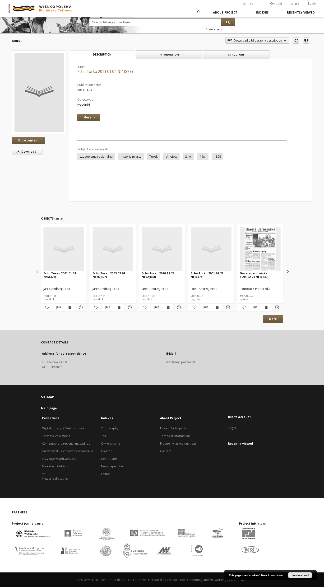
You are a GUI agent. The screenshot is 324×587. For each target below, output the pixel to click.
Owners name (110, 443)
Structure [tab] (236, 54)
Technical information (175, 436)
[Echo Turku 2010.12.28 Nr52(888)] (162, 249)
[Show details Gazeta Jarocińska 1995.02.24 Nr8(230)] (276, 307)
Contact (165, 451)
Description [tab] (102, 54)
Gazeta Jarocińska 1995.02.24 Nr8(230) (254, 275)
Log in (232, 428)
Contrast (276, 3)
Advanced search (215, 29)
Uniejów (171, 157)
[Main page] (198, 12)
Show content (28, 140)
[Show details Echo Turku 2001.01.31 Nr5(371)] (80, 307)
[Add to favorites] (296, 41)
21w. (188, 157)
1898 (217, 157)
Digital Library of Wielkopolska (63, 428)
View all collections (55, 479)
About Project (225, 12)
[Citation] (306, 41)
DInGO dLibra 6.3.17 (121, 580)
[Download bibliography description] (58, 307)
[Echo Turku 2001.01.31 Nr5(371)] (64, 249)
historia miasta (131, 157)
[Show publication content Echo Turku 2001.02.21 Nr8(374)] (216, 307)
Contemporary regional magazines (66, 443)
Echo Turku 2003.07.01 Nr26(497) (109, 275)
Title (104, 436)
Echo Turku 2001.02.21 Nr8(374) (207, 275)
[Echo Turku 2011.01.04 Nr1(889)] (39, 92)
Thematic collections (56, 436)
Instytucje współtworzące (59, 459)
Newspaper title (112, 466)
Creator (106, 451)
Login (312, 3)
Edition (106, 474)
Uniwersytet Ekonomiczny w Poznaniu (67, 451)
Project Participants (173, 428)
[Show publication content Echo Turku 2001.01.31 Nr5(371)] (69, 307)
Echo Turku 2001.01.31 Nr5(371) (59, 275)
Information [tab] (169, 54)
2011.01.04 (84, 90)
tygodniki (83, 105)
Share (295, 4)
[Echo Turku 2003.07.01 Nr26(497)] (113, 249)
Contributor (109, 459)
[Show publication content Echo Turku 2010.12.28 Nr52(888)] (167, 307)
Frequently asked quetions (178, 443)
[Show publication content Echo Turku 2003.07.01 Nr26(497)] (118, 307)
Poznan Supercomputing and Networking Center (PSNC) (207, 580)
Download (28, 152)
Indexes (262, 12)
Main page (49, 408)
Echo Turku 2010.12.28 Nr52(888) (158, 275)
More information (272, 575)
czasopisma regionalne (96, 157)
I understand (300, 575)
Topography (109, 428)
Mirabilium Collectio (55, 466)
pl (251, 3)
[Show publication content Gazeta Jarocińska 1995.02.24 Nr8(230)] (266, 307)
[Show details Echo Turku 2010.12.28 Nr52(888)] (178, 307)
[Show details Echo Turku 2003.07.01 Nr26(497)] (129, 307)
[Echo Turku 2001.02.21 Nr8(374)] (211, 249)
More (273, 319)
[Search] (228, 22)
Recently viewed (301, 12)
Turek (153, 157)
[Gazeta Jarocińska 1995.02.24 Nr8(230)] (260, 249)
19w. (203, 157)
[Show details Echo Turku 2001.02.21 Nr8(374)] (227, 307)
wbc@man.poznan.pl (180, 362)
